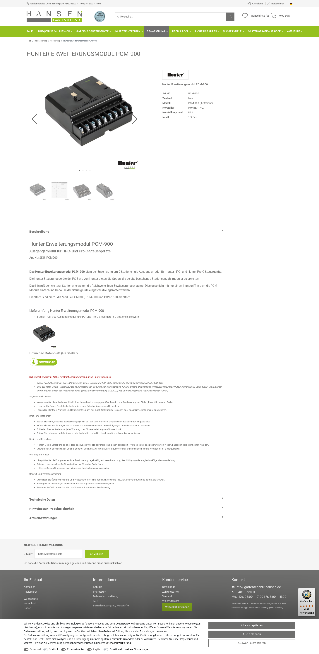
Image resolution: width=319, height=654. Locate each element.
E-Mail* (28, 553)
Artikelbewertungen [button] (43, 518)
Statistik (54, 649)
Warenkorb (30, 603)
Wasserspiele (232, 31)
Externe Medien (76, 649)
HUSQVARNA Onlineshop (54, 31)
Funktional (115, 649)
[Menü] (313, 590)
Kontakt (97, 586)
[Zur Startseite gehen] (30, 41)
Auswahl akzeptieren (252, 643)
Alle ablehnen (252, 634)
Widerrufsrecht (170, 600)
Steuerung (55, 41)
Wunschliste (31, 598)
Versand (167, 596)
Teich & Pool (180, 31)
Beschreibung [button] (39, 231)
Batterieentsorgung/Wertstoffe (111, 605)
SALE (30, 31)
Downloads (168, 586)
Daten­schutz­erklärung (118, 642)
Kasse (27, 608)
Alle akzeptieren (252, 625)
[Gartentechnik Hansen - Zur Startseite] (54, 16)
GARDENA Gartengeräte (92, 31)
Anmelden (97, 554)
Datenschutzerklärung (106, 596)
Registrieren (30, 591)
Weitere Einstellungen (137, 649)
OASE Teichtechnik (127, 31)
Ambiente (293, 31)
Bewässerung (156, 31)
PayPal (97, 649)
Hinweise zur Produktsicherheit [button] (51, 509)
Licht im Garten (206, 31)
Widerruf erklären (177, 607)
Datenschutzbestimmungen (55, 563)
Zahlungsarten (170, 591)
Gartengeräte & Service (264, 31)
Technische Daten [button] (42, 499)
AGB (95, 600)
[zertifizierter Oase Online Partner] (99, 16)
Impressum (99, 591)
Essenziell (35, 649)
